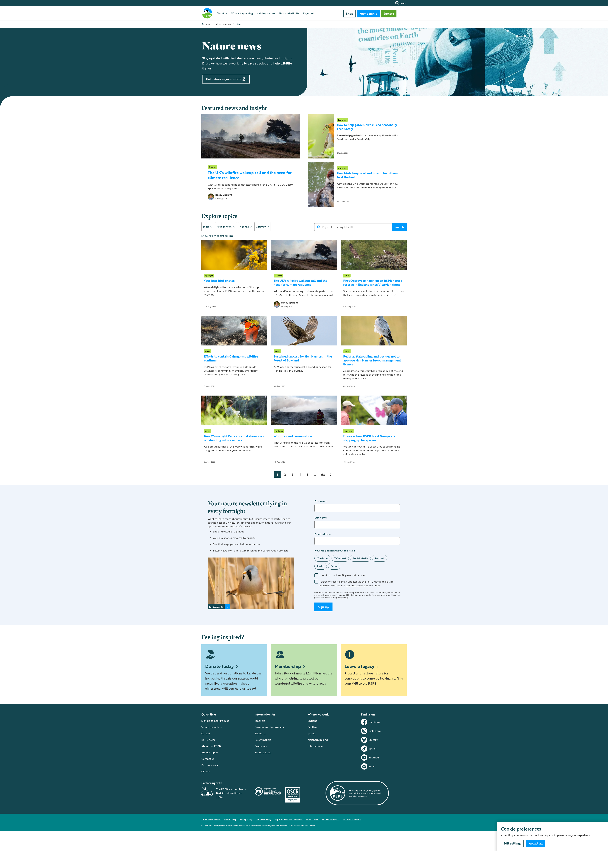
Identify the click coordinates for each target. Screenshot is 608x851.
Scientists (260, 733)
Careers (205, 733)
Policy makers (263, 740)
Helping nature (266, 13)
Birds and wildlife (289, 13)
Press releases (209, 765)
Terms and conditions (211, 819)
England (312, 721)
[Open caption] (227, 606)
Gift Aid (205, 771)
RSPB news (208, 740)
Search (403, 3)
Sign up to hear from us (215, 721)
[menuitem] (222, 13)
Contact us (207, 759)
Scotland (313, 727)
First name (320, 501)
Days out (308, 13)
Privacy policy (246, 819)
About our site (312, 819)
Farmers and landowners (269, 727)
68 (323, 474)
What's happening (242, 13)
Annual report (209, 752)
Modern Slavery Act (330, 819)
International (315, 746)
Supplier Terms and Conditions (288, 819)
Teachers (260, 721)
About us (222, 13)
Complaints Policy (263, 819)
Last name (320, 517)
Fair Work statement (352, 819)
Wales (311, 733)
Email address (322, 534)
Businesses (261, 746)
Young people (263, 752)
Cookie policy (230, 819)
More (219, 797)
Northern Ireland (318, 740)
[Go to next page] (330, 474)
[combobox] (207, 226)
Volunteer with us (211, 727)
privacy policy (342, 597)
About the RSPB (211, 746)
